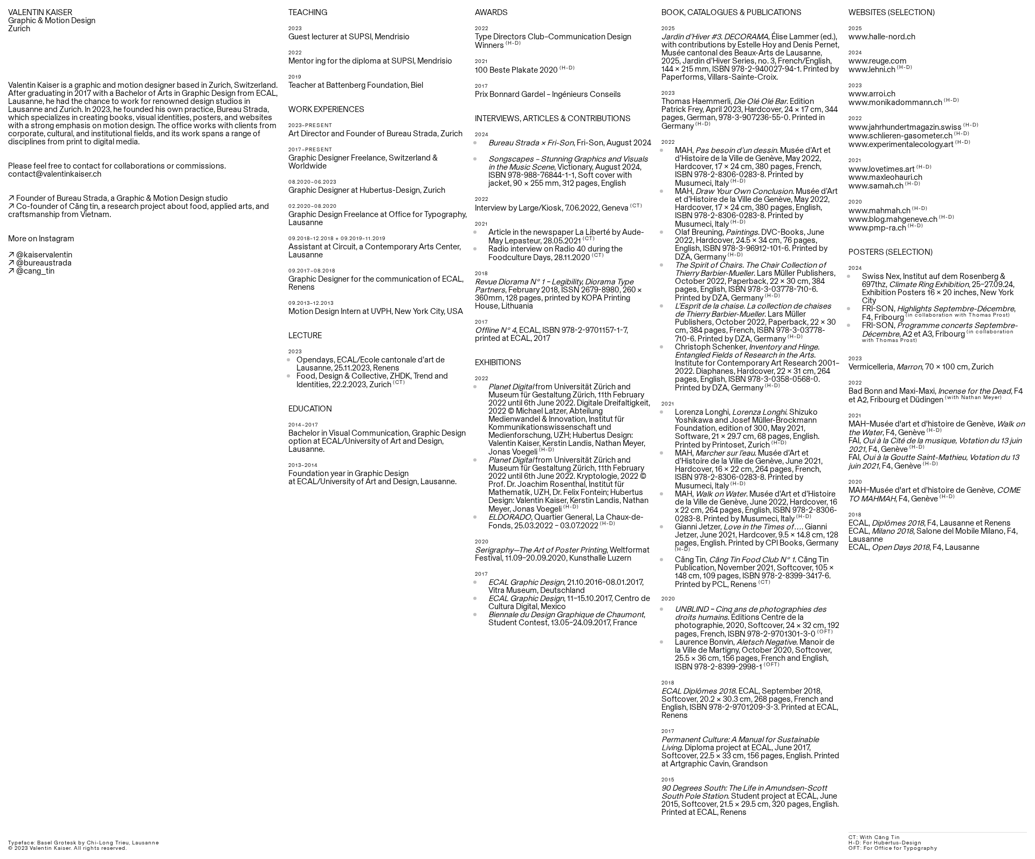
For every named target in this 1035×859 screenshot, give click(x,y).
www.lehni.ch (871, 69)
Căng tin (83, 206)
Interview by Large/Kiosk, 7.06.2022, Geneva (552, 207)
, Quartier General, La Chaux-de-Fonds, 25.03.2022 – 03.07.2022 (566, 521)
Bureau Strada (242, 109)
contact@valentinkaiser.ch (54, 173)
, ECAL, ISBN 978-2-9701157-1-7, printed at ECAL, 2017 (551, 334)
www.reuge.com (877, 60)
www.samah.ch (875, 185)
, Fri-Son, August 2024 (569, 142)
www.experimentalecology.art (901, 144)
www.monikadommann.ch (895, 102)
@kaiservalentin (44, 254)
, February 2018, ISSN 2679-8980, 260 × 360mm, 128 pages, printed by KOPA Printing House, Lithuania (559, 293)
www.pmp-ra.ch (877, 227)
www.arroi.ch (871, 93)
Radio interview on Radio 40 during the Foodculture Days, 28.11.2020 (555, 252)
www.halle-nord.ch (881, 36)
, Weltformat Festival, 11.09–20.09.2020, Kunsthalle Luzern (562, 553)
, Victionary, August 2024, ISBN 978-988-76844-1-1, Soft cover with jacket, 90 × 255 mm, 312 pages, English (568, 170)
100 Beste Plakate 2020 (516, 70)
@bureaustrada (44, 262)
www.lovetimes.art (881, 169)
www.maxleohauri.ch (885, 177)
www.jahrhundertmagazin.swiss (905, 127)
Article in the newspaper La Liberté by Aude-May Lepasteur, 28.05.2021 (566, 236)
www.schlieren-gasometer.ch (900, 135)
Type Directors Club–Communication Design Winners (553, 40)
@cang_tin (35, 270)
